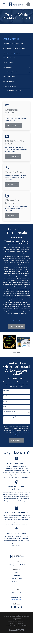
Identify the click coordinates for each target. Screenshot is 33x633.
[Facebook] (11, 607)
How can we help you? (9, 417)
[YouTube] (15, 607)
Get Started (10, 215)
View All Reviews (15, 326)
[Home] (16, 4)
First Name (6, 390)
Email (4, 406)
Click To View (11, 156)
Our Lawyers (16, 575)
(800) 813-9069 (16, 564)
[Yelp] (18, 607)
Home (16, 572)
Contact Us (16, 585)
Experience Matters (16, 578)
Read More (10, 184)
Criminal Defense (16, 582)
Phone (5, 401)
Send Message (15, 440)
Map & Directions (16, 599)
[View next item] (18, 320)
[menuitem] (16, 43)
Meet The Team (12, 125)
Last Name (6, 396)
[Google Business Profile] (21, 607)
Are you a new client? (9, 411)
